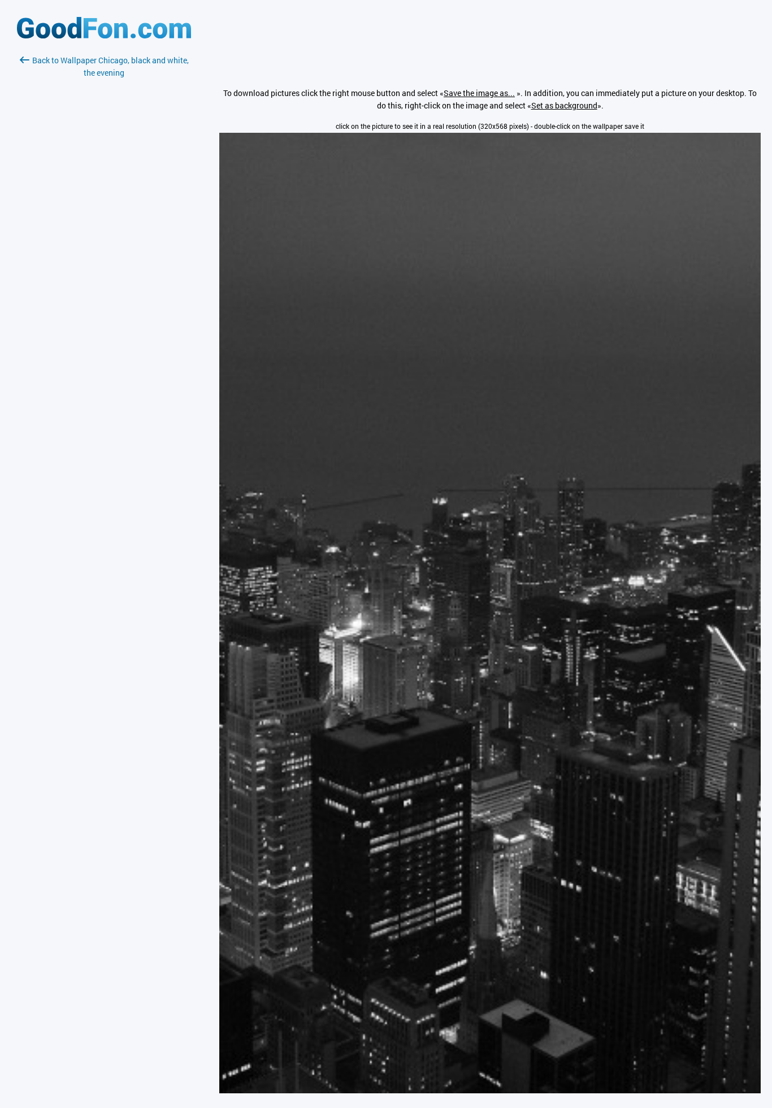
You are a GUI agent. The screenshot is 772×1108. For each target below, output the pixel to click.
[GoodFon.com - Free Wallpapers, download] (104, 35)
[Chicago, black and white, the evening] (490, 1090)
